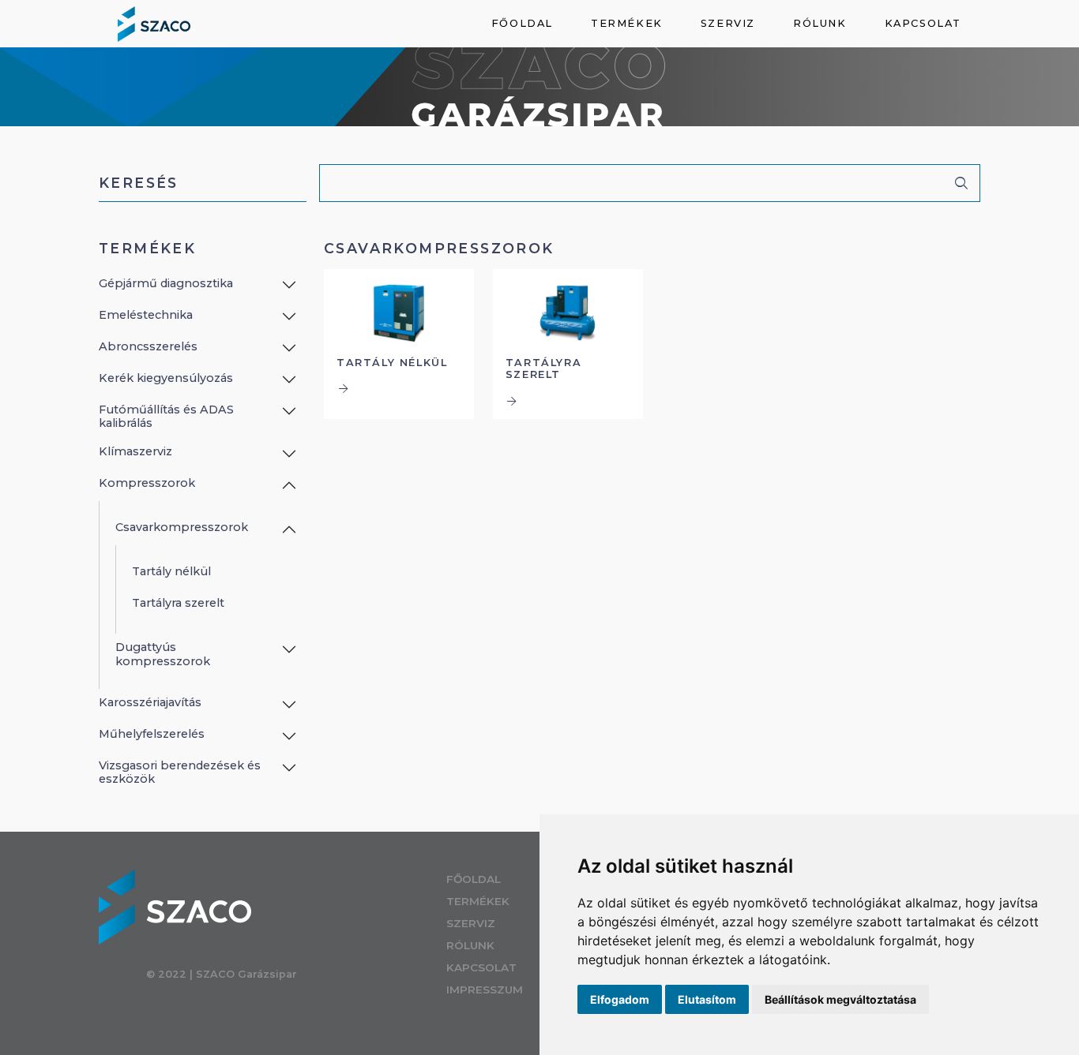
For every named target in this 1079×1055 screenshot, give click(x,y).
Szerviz (728, 23)
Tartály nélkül (171, 571)
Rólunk (820, 23)
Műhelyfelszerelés (152, 734)
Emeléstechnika (146, 315)
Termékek (627, 23)
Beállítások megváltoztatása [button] (840, 999)
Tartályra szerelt (178, 603)
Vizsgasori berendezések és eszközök (180, 772)
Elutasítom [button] (707, 999)
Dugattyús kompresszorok (162, 654)
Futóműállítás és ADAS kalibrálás (166, 416)
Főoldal (522, 23)
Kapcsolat (923, 23)
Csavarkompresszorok (181, 527)
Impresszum (484, 989)
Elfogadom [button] (619, 999)
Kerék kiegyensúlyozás (166, 378)
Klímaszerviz (135, 451)
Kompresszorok (147, 483)
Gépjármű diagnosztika (166, 283)
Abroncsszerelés (148, 346)
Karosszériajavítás (150, 702)
